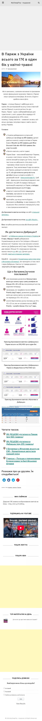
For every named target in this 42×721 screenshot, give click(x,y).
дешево (10, 487)
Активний (8, 688)
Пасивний (8, 692)
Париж (19, 487)
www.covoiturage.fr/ (28, 178)
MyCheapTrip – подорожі (20, 3)
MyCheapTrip (12, 69)
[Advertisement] (21, 28)
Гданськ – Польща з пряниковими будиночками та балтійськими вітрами (23, 461)
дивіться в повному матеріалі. (19, 254)
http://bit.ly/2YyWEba (16, 504)
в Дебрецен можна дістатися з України (23, 236)
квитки (15, 487)
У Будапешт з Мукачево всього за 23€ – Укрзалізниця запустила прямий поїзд (22, 451)
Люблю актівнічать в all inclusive (15, 695)
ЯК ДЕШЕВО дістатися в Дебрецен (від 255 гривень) (20, 443)
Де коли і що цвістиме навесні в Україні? (25, 619)
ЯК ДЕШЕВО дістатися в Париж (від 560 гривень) (22, 435)
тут (14, 252)
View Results (20, 704)
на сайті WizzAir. (32, 220)
